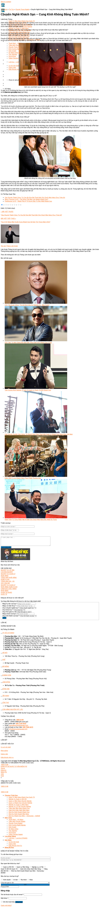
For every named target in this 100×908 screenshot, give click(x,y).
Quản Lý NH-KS (8, 867)
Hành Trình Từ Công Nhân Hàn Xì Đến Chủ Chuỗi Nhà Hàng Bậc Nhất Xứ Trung (31, 520)
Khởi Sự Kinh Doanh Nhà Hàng (19, 814)
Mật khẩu (4, 898)
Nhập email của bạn (9, 614)
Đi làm (15, 880)
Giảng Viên (12, 67)
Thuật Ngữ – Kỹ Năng (16, 43)
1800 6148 (4, 765)
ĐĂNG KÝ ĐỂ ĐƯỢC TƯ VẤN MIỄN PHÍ (14, 766)
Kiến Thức (8, 41)
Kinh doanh (7, 880)
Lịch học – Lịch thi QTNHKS (18, 62)
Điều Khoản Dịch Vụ (15, 69)
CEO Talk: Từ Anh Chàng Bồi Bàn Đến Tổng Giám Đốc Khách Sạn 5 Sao (28, 342)
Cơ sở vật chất (6, 747)
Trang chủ (4, 9)
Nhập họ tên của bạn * (9, 604)
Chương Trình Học (11, 795)
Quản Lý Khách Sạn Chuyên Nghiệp (20, 803)
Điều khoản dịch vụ (7, 757)
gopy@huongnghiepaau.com (18, 725)
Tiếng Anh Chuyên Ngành (17, 45)
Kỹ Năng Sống (13, 53)
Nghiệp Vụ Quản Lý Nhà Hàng (18, 28)
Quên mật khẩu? (6, 905)
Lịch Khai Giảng (10, 60)
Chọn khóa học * (7, 610)
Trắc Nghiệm (13, 54)
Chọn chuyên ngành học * (10, 608)
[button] (2, 204)
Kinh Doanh (12, 51)
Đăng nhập (19, 902)
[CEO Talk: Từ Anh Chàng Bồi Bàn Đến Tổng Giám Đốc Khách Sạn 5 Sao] (36, 341)
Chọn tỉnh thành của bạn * (10, 616)
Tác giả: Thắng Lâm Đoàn (9, 246)
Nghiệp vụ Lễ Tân (37, 867)
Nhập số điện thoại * (9, 606)
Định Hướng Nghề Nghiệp (17, 49)
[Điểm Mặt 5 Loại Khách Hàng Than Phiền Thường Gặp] (36, 476)
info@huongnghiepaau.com (18, 729)
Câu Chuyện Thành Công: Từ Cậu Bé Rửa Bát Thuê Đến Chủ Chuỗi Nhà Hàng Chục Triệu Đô (35, 197)
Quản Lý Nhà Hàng (22, 867)
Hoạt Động (12, 56)
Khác (31, 880)
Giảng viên (4, 754)
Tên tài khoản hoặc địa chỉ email (12, 894)
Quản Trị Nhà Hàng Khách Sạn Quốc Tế (22, 21)
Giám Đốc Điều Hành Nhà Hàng (19, 810)
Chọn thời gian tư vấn (9, 612)
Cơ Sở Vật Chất (14, 66)
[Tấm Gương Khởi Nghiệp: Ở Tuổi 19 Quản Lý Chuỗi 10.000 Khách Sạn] (36, 388)
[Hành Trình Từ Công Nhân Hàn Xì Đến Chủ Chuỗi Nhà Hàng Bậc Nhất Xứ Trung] (36, 518)
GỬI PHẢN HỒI (6, 547)
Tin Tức (11, 9)
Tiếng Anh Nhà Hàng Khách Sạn (19, 32)
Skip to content (6, 2)
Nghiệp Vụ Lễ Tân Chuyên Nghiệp (20, 806)
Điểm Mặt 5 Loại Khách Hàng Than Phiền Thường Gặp (23, 478)
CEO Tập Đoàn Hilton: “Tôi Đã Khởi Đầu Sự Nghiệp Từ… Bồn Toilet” (27, 305)
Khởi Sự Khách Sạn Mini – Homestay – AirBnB (24, 816)
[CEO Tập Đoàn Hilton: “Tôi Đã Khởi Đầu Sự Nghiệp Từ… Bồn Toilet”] (36, 303)
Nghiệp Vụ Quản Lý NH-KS (18, 799)
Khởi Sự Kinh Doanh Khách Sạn (19, 812)
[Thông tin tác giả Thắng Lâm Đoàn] (10, 242)
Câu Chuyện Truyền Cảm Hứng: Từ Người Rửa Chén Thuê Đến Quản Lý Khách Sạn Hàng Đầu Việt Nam (39, 434)
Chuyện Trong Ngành (15, 47)
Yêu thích (23, 880)
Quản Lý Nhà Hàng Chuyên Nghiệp (20, 801)
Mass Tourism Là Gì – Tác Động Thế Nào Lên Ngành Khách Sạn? (26, 199)
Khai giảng (4, 751)
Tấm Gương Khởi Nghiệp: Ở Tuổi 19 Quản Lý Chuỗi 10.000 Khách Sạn (28, 390)
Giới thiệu (8, 64)
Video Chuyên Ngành (16, 58)
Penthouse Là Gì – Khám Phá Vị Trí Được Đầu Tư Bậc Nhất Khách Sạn (28, 201)
